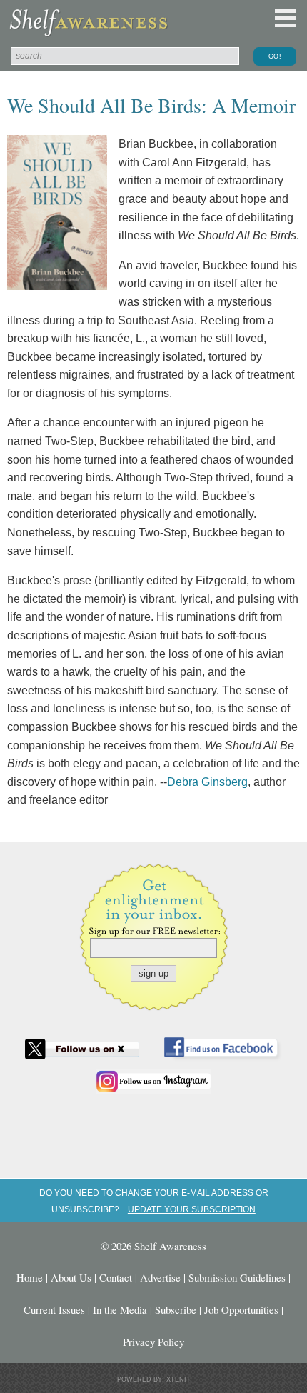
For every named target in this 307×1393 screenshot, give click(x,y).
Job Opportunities (241, 1309)
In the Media (120, 1309)
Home (29, 1277)
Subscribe (175, 1309)
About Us (71, 1277)
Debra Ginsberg (207, 782)
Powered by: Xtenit (154, 1379)
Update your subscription (192, 1209)
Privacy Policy (153, 1341)
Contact (115, 1277)
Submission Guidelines (237, 1277)
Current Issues (54, 1309)
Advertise (160, 1277)
